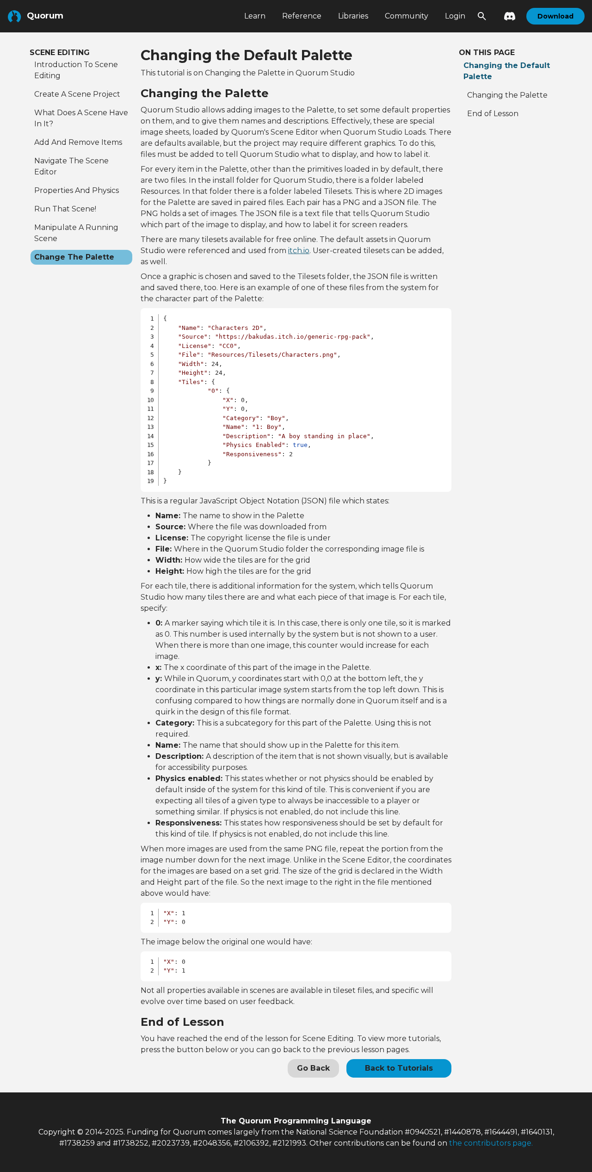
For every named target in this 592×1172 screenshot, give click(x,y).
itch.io (298, 250)
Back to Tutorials (399, 1068)
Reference (301, 16)
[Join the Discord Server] (507, 16)
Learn (254, 16)
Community (406, 16)
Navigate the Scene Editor (71, 166)
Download (555, 16)
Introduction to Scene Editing (76, 70)
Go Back (313, 1068)
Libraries (353, 16)
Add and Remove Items (78, 142)
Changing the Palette (507, 95)
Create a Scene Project (77, 94)
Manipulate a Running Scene (76, 233)
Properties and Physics (76, 190)
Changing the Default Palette (506, 71)
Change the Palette (74, 257)
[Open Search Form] (481, 16)
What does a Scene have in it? (81, 118)
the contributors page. (491, 1143)
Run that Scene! (65, 209)
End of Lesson (492, 113)
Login (455, 16)
